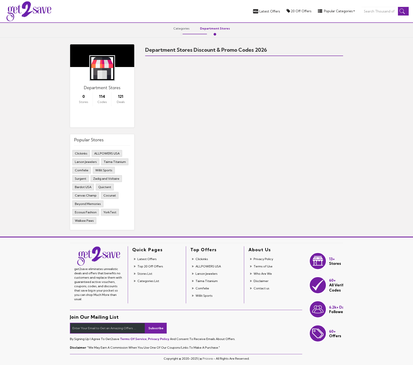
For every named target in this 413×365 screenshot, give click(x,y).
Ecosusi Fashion (86, 212)
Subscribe (155, 328)
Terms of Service (133, 339)
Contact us (261, 288)
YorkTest (109, 212)
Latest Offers (269, 11)
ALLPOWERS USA (107, 153)
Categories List (148, 281)
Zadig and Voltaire (106, 179)
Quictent (104, 187)
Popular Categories (338, 11)
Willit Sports (103, 170)
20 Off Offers (301, 11)
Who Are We (262, 274)
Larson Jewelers (86, 162)
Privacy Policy (263, 259)
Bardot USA (83, 187)
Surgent (80, 179)
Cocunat (109, 195)
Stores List (144, 274)
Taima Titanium (115, 162)
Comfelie (81, 170)
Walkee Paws (84, 221)
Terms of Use (263, 266)
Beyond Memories (88, 204)
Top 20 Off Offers (150, 266)
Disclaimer (260, 281)
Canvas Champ (86, 195)
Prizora (208, 358)
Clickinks (81, 153)
